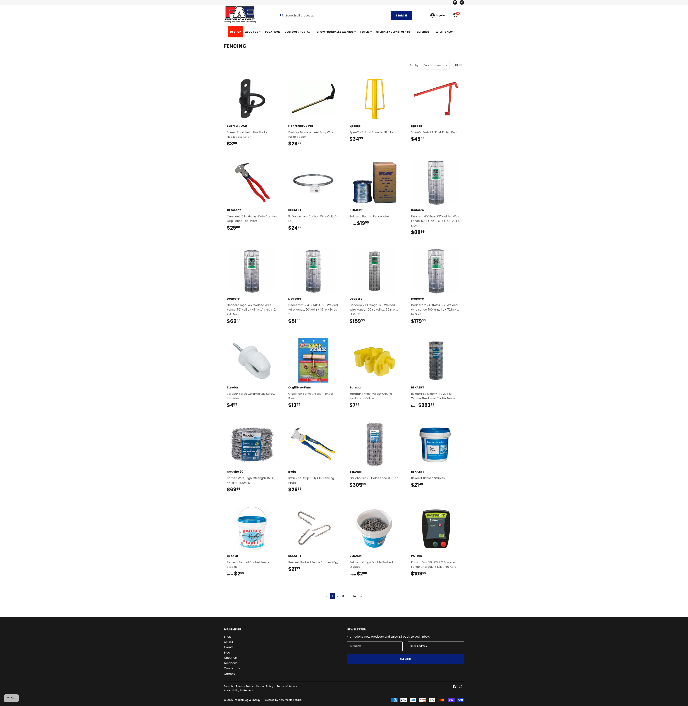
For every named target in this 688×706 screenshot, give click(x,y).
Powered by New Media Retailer (283, 700)
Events (228, 647)
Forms (365, 32)
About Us (252, 32)
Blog (227, 652)
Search (404, 15)
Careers (229, 674)
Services (423, 32)
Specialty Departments (393, 32)
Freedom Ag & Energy (247, 700)
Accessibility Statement (238, 690)
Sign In (440, 15)
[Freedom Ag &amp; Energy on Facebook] (455, 687)
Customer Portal (297, 32)
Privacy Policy (244, 686)
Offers (228, 642)
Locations (272, 32)
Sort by (414, 65)
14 (354, 596)
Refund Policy (264, 686)
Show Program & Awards (335, 32)
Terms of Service (287, 686)
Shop (237, 32)
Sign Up (405, 659)
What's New (444, 32)
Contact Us (232, 668)
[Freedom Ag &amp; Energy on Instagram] (460, 687)
